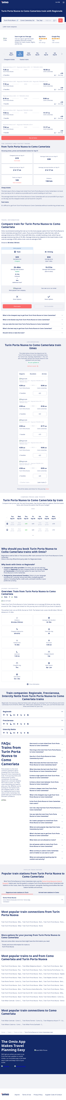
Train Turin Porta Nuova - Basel (11, 997)
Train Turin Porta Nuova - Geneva (12, 966)
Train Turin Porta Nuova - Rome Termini (35, 922)
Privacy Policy (38, 1095)
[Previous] (7, 517)
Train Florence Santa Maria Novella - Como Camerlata (39, 989)
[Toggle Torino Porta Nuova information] (62, 900)
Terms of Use (26, 1095)
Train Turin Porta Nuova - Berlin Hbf (34, 981)
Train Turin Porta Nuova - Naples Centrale (14, 974)
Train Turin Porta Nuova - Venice (53, 1001)
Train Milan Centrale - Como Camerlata (13, 1001)
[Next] (62, 53)
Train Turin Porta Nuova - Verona (33, 978)
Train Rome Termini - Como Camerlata (13, 981)
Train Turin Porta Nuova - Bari (53, 966)
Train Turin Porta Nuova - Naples (54, 974)
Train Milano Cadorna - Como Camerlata (14, 1024)
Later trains (41, 482)
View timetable (17, 182)
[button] (40, 20)
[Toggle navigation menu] (64, 2)
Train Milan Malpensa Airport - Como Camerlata (37, 966)
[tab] (9, 59)
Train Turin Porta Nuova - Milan (11, 926)
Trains (10, 1032)
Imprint (17, 1095)
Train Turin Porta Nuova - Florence (33, 1001)
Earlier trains (25, 482)
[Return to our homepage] (4, 2)
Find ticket (17, 161)
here (47, 489)
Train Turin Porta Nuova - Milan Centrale (14, 922)
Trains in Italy (18, 1032)
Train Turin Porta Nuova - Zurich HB (12, 985)
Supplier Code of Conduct (53, 1095)
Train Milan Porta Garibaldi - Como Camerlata (37, 1024)
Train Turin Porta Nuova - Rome (32, 926)
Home (3, 1032)
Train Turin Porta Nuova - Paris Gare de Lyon (36, 970)
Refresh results (31, 366)
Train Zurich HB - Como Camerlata (33, 993)
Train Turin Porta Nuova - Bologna (12, 989)
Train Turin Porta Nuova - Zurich (11, 993)
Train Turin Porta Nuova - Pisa (11, 970)
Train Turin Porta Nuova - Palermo (12, 978)
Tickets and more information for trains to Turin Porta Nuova (16, 946)
